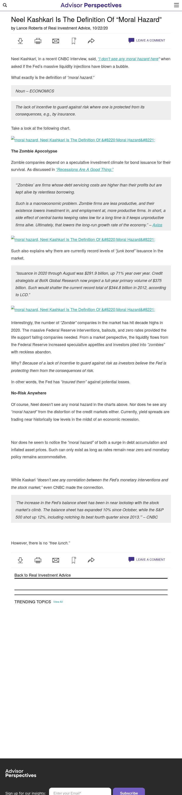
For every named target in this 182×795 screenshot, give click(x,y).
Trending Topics (32, 601)
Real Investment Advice (69, 28)
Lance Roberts (29, 28)
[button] (20, 41)
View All (58, 601)
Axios (157, 224)
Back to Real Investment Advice (42, 575)
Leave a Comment (150, 40)
